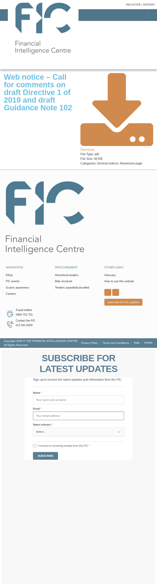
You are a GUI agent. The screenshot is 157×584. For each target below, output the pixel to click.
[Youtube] (115, 292)
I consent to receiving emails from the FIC (63, 445)
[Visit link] (78, 217)
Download (87, 149)
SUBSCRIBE (45, 455)
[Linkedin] (107, 292)
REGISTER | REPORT (140, 4)
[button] (146, 25)
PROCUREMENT (66, 267)
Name (37, 392)
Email (37, 408)
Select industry (42, 424)
